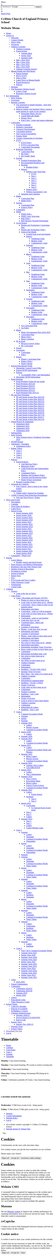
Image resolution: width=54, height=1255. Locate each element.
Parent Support (22, 73)
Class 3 (19, 455)
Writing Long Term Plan (35, 172)
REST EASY (21, 76)
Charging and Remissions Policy (34, 477)
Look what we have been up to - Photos (37, 602)
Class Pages (15, 596)
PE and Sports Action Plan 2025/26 (30, 397)
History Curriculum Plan (31, 359)
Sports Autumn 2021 (24, 544)
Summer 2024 (26, 776)
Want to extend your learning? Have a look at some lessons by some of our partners (34, 110)
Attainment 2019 (22, 428)
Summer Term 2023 (29, 977)
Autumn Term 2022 (29, 973)
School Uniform (17, 573)
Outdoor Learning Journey (26, 69)
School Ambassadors (19, 984)
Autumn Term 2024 (29, 960)
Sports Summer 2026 (24, 513)
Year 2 (33, 178)
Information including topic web (34, 654)
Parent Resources (23, 82)
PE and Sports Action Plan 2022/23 (30, 404)
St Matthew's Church (19, 1011)
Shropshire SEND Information (28, 377)
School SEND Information (26, 370)
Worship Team (17, 1026)
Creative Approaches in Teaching (29, 138)
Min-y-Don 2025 (23, 64)
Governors (15, 100)
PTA (13, 578)
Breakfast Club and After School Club (26, 567)
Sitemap (9, 1114)
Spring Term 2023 (28, 975)
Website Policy (12, 1118)
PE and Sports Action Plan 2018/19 (30, 413)
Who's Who (15, 42)
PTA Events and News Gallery (23, 580)
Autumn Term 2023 (29, 966)
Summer (24, 721)
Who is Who (21, 78)
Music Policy (26, 337)
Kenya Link (21, 1020)
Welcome (14, 38)
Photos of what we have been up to (35, 600)
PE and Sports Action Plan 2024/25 (30, 399)
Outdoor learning (28, 663)
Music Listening (27, 339)
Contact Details (17, 40)
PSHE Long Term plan (30, 216)
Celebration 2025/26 (24, 991)
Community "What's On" (21, 556)
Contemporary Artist (39, 243)
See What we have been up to (33, 660)
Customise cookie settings (30, 1158)
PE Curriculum (27, 346)
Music (18, 330)
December (30, 317)
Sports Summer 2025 (24, 520)
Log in (8, 1033)
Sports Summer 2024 (24, 527)
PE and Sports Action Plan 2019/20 (30, 410)
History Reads (26, 364)
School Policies (22, 462)
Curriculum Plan (27, 152)
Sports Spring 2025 (23, 522)
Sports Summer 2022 (24, 540)
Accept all (15, 1158)
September (30, 290)
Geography (20, 350)
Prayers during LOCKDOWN (28, 1018)
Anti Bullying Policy (29, 464)
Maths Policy (26, 201)
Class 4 (19, 457)
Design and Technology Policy (33, 230)
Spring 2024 (26, 770)
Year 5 (33, 185)
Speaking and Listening (30, 194)
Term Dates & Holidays (20, 506)
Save (23, 1253)
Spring (23, 718)
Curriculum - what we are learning (34, 618)
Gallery (29, 725)
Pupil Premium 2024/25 (25, 386)
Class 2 (19, 453)
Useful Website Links (34, 828)
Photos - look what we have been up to (36, 636)
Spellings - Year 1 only (30, 710)
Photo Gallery (31, 756)
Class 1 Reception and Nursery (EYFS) (31, 598)
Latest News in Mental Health (28, 80)
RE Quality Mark (28, 156)
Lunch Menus (16, 560)
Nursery (14, 591)
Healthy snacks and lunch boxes (29, 562)
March (28, 254)
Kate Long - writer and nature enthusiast (37, 120)
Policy (23, 355)
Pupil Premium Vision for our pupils (30, 381)
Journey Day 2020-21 (24, 1024)
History (19, 357)
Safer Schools (16, 435)
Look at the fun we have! (26, 593)
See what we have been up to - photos (36, 643)
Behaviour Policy (28, 466)
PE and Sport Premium (20, 395)
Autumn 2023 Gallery (35, 765)
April (28, 263)
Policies (19, 85)
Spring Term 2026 (28, 955)
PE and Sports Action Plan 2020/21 (30, 408)
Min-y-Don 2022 (23, 60)
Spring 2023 (26, 803)
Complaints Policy (28, 473)
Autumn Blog (26, 53)
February (29, 245)
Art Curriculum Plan (29, 326)
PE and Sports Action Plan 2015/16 (30, 419)
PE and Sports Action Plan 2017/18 (30, 415)
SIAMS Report (17, 442)
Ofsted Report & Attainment (22, 422)
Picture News (26, 118)
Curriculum (15, 123)
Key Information (12, 96)
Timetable (30, 837)
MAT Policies (16, 98)
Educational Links (18, 1000)
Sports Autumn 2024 (24, 524)
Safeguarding (16, 433)
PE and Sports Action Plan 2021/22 (30, 406)
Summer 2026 (26, 58)
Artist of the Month (28, 232)
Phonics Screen (32, 727)
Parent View (16, 576)
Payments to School (19, 571)
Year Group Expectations (26, 134)
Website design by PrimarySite (18, 1129)
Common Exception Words (32, 714)
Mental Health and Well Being (23, 71)
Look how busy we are (30, 620)
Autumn (24, 716)
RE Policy (25, 154)
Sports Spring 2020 (23, 553)
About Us (10, 35)
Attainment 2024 (22, 424)
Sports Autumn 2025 (24, 518)
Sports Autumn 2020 (24, 551)
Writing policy (31, 189)
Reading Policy (32, 167)
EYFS (18, 140)
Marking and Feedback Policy (33, 475)
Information (25, 616)
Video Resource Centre (20, 582)
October (29, 299)
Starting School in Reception (22, 569)
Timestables (30, 841)
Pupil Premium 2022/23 (25, 390)
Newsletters (15, 502)
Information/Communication (32, 681)
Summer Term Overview (31, 672)
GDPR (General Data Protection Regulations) (29, 495)
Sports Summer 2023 (24, 533)
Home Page (5, 14)
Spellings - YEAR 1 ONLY (32, 683)
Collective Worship (18, 1006)
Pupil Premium (17, 379)
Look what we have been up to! (33, 687)
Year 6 (33, 187)
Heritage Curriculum (24, 127)
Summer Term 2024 (29, 971)
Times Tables (31, 866)
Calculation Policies (24, 131)
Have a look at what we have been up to (37, 649)
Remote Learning (18, 102)
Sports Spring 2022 (23, 542)
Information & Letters (29, 707)
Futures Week (21, 136)
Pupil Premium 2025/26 (25, 384)
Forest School (21, 51)
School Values (11, 1004)
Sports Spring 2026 (23, 515)
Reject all (5, 1158)
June (28, 281)
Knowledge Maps (33, 781)
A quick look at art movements (38, 234)
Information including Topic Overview (36, 647)
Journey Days (16, 1022)
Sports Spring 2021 (23, 549)
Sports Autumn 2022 (24, 538)
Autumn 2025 (26, 723)
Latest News (16, 509)
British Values (16, 448)
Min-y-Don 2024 (23, 62)
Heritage (14, 87)
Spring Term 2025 (28, 962)
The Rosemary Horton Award (23, 89)
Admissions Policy (23, 446)
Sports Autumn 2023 (24, 531)
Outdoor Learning (18, 47)
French (19, 348)
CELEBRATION (33, 768)
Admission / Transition (20, 444)
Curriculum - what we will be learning (36, 611)
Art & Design (21, 223)
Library (14, 997)
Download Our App (14, 1031)
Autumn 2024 (26, 739)
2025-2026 (20, 982)
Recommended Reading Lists (32, 163)
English (19, 158)
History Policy (27, 361)
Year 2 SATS (31, 779)
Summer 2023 (26, 819)
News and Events (13, 500)
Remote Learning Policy (25, 482)
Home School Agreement (31, 480)
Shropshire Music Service (31, 114)
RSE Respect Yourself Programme (34, 221)
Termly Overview (28, 685)
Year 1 (33, 176)
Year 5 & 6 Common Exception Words (36, 951)
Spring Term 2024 (28, 968)
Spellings (29, 797)
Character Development (25, 129)
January (29, 236)
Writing (24, 169)
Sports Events (16, 511)
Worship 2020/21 (23, 1015)
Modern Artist (36, 241)
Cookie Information (14, 1116)
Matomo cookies (13, 1211)
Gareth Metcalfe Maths (30, 116)
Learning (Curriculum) (30, 627)
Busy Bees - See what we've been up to (36, 674)
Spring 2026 (26, 56)
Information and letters (30, 609)
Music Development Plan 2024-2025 (35, 332)
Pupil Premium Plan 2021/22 (27, 393)
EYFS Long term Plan (30, 145)
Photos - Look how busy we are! (34, 629)
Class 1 (19, 451)
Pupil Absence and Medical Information (27, 564)
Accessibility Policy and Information (35, 375)
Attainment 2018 (22, 431)
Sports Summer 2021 (24, 547)
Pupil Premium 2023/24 (25, 388)
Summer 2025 (26, 754)
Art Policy (25, 328)
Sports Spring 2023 (23, 535)
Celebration (25, 652)
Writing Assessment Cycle (36, 192)
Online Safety (16, 491)
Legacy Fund (21, 91)
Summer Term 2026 (29, 957)
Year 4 (33, 183)
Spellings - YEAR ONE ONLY (33, 669)
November (30, 308)
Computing (20, 210)
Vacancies (15, 44)
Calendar (14, 504)
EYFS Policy (26, 143)
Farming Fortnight (23, 125)
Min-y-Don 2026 (23, 67)
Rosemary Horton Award (26, 94)
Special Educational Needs (21, 366)
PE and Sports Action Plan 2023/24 (30, 402)
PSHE (18, 212)
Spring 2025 (26, 745)
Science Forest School (35, 785)
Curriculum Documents (30, 147)
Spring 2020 (21, 995)
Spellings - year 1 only (30, 694)
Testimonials (16, 585)
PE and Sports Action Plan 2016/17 (30, 417)
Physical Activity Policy (30, 343)
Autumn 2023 (26, 763)
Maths (18, 196)
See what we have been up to (32, 656)
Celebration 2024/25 (24, 989)
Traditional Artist (37, 239)
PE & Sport (20, 341)
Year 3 (33, 181)
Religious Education (24, 149)
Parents (9, 558)
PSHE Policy (26, 214)
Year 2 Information (33, 774)
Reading (24, 165)
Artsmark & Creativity (20, 484)
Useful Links (16, 587)
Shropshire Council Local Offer (28, 368)
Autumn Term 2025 (29, 953)
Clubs (13, 980)
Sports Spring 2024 (23, 529)
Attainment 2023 (22, 426)
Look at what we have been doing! (35, 701)
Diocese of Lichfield (19, 1009)
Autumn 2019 (21, 993)
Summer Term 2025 (29, 964)
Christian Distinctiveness (21, 1013)
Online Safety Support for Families (30, 493)
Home (8, 33)
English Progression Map (31, 160)
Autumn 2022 (26, 790)
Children (9, 589)
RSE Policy (25, 218)
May (28, 272)
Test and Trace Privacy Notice (28, 497)
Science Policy (27, 207)
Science (19, 203)
